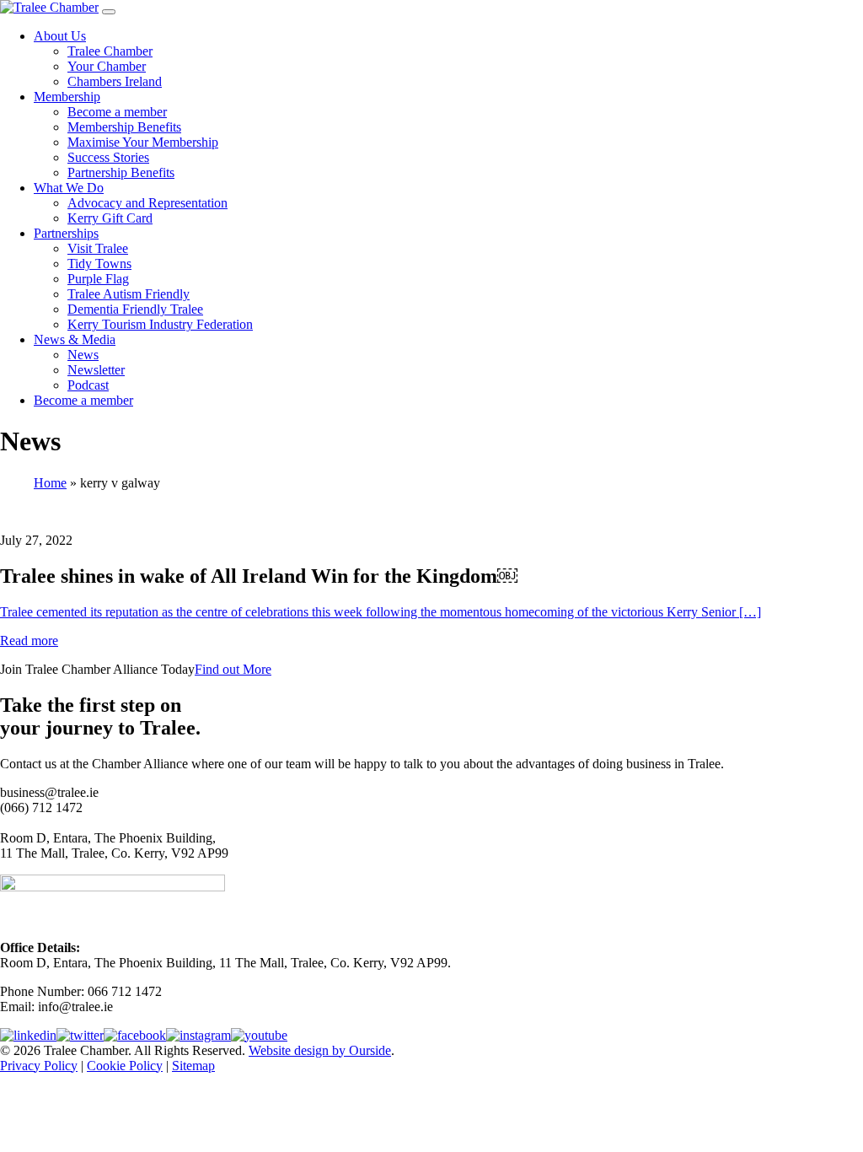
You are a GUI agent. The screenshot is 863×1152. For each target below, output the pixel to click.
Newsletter (96, 370)
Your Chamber (106, 66)
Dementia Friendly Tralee (135, 309)
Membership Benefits (124, 127)
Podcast (88, 385)
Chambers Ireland (114, 81)
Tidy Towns (99, 263)
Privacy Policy (39, 1065)
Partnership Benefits (120, 172)
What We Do (69, 187)
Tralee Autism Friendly (128, 294)
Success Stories (108, 157)
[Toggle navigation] (108, 11)
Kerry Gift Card (110, 218)
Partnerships (66, 233)
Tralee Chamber (110, 51)
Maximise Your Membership (142, 142)
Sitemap (193, 1065)
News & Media (74, 339)
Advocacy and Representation (147, 203)
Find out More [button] (233, 669)
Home (50, 483)
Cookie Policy (125, 1065)
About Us (60, 36)
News (83, 354)
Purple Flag (98, 279)
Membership (67, 96)
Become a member (117, 112)
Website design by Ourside (320, 1050)
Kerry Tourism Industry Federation (160, 324)
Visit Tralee (97, 248)
